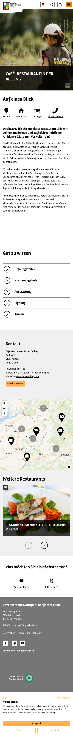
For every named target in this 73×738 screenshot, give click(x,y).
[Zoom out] (4, 408)
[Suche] (60, 4)
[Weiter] (44, 545)
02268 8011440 (55, 116)
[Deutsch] (43, 4)
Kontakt (37, 632)
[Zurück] (28, 545)
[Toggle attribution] (69, 467)
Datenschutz (9, 632)
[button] (15, 384)
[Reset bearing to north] (4, 413)
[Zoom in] (4, 403)
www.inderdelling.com (27, 376)
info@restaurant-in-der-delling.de (31, 372)
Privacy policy (63, 697)
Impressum (24, 632)
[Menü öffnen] (69, 4)
